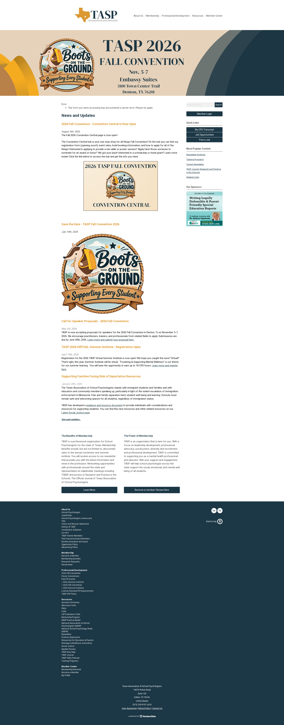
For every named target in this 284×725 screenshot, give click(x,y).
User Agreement (129, 708)
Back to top (211, 521)
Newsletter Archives (195, 154)
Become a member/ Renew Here (152, 490)
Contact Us (157, 708)
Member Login (204, 114)
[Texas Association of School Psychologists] (96, 22)
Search (218, 105)
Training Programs (195, 159)
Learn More (89, 490)
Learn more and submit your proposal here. (110, 339)
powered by (134, 716)
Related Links (192, 177)
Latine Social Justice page (75, 412)
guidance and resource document (104, 405)
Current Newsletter (195, 164)
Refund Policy (144, 708)
